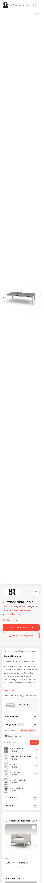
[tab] (6, 730)
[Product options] (34, 827)
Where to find (11, 620)
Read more (9, 690)
